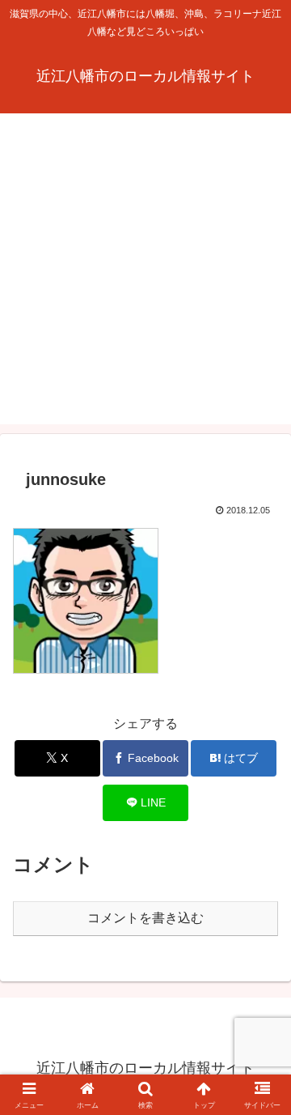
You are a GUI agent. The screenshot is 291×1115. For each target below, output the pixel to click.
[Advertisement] (145, 278)
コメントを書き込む (145, 918)
